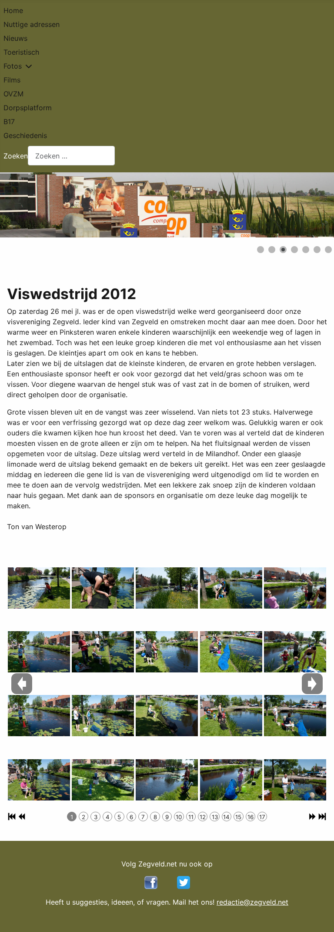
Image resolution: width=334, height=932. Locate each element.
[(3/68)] (39, 716)
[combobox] (71, 155)
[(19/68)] (295, 716)
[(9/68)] (167, 588)
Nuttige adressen (31, 24)
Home (13, 10)
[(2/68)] (39, 652)
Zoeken (15, 155)
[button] (307, 205)
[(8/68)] (103, 780)
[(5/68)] (103, 588)
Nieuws (15, 38)
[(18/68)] (295, 652)
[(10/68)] (167, 652)
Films (11, 80)
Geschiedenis (25, 135)
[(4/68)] (39, 780)
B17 (9, 121)
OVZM (13, 93)
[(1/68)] (39, 588)
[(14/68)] (231, 652)
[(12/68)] (167, 780)
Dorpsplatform (27, 107)
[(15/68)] (231, 716)
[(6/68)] (103, 652)
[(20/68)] (295, 780)
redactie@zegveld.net (252, 902)
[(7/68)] (103, 716)
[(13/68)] (231, 588)
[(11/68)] (167, 716)
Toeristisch (21, 52)
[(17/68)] (295, 588)
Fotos (12, 66)
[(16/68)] (231, 780)
